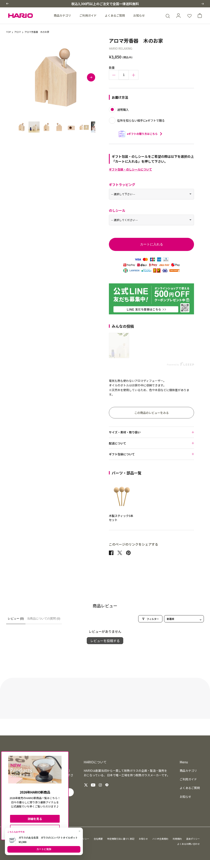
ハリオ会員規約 (160, 838)
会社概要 (98, 838)
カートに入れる (151, 244)
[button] (7, 3)
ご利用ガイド (88, 15)
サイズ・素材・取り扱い (124, 432)
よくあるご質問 (115, 15)
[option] (55, 77)
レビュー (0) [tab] (16, 618)
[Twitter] (86, 785)
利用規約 (177, 838)
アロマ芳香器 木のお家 (36, 32)
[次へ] (91, 77)
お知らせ (139, 15)
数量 (112, 67)
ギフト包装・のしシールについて (130, 169)
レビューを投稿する (105, 640)
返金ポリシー (193, 838)
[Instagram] (100, 785)
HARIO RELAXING (120, 48)
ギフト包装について (122, 454)
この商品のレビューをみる (151, 413)
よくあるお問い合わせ (188, 843)
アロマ (17, 32)
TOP (8, 32)
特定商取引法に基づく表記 (120, 838)
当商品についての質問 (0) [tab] (43, 618)
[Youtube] (93, 785)
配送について (117, 443)
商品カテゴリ (62, 15)
